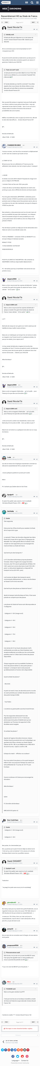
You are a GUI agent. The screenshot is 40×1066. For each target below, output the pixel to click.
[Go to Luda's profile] (4, 458)
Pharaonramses (7, 18)
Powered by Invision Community (20, 1063)
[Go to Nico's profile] (4, 983)
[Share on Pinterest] (27, 1049)
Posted (14, 29)
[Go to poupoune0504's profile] (4, 946)
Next (33, 22)
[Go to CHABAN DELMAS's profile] (4, 146)
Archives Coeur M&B (31, 18)
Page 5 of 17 (20, 22)
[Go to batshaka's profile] (4, 512)
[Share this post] (36, 29)
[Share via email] (24, 1049)
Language (15, 1060)
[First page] (2, 22)
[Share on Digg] (12, 1049)
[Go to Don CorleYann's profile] (4, 821)
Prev (6, 22)
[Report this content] (34, 29)
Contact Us (24, 1060)
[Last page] (38, 22)
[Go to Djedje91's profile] (4, 496)
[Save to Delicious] (15, 1049)
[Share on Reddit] (18, 1049)
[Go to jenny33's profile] (4, 930)
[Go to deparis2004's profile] (4, 280)
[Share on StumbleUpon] (21, 1049)
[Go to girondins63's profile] (4, 903)
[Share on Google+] (8, 1049)
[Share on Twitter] (2, 1049)
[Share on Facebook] (5, 1049)
